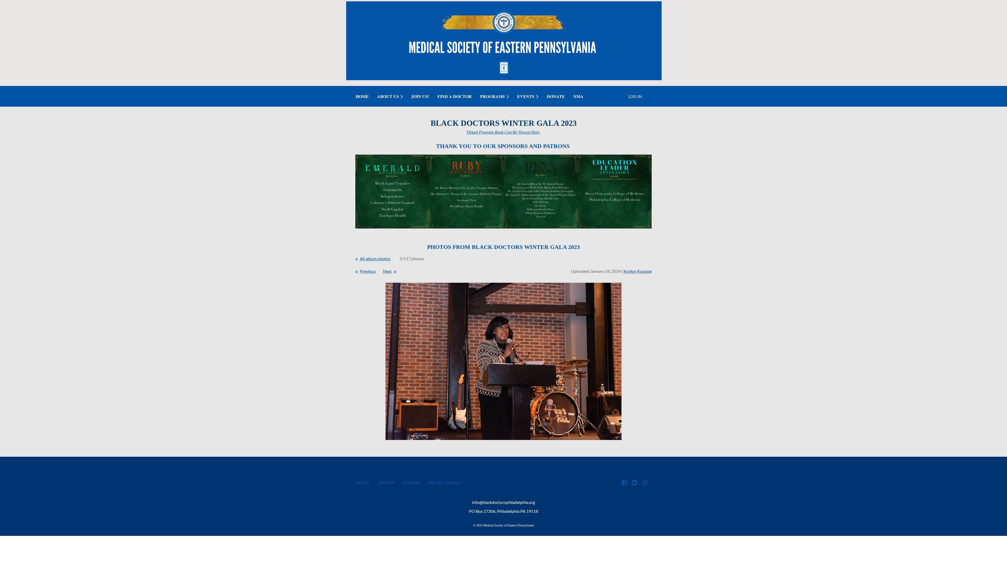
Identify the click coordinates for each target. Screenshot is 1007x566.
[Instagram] (645, 483)
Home (363, 482)
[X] (634, 483)
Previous (368, 271)
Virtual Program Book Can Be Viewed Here (503, 132)
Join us (386, 482)
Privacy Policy (445, 482)
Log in (635, 96)
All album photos (375, 258)
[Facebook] (624, 483)
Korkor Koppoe (638, 271)
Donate (411, 482)
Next (387, 271)
